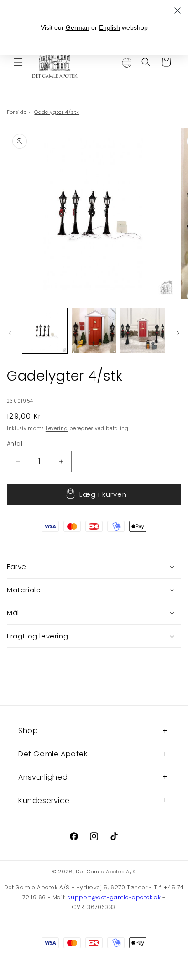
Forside (16, 112)
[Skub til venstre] (10, 333)
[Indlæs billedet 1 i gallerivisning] (44, 330)
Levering (57, 428)
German (77, 27)
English (109, 27)
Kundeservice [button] (43, 800)
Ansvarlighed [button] (43, 777)
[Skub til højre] (178, 333)
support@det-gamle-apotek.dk (114, 897)
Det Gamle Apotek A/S (106, 871)
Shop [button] (28, 730)
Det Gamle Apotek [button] (53, 754)
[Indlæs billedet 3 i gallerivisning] (142, 330)
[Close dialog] (177, 10)
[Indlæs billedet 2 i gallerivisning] (94, 330)
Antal (14, 443)
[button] (18, 62)
